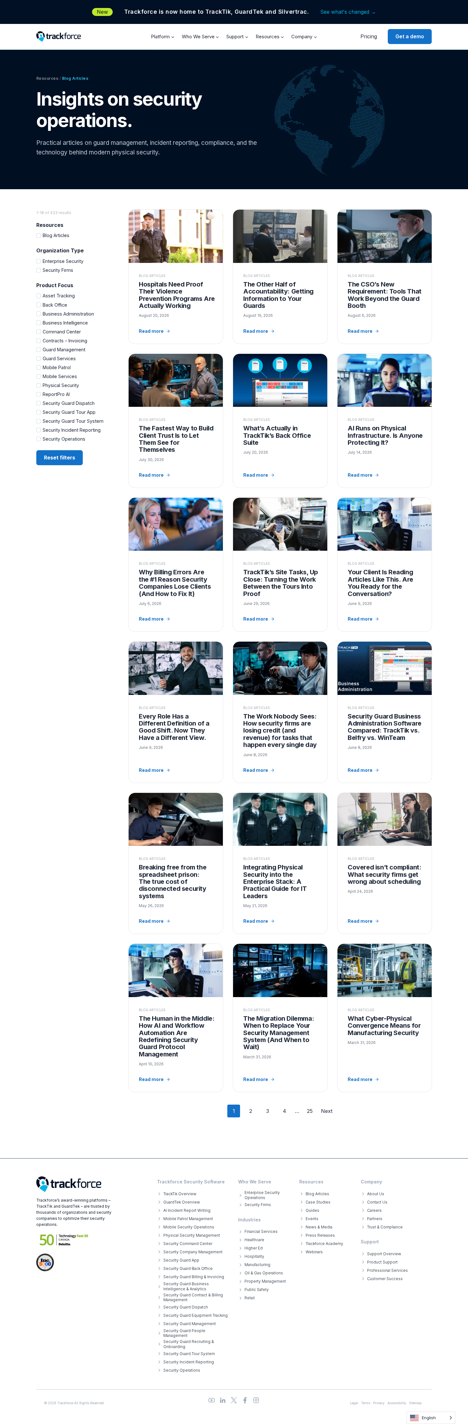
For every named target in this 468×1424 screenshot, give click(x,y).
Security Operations (64, 439)
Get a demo (409, 36)
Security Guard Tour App (69, 412)
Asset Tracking (59, 295)
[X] (234, 1400)
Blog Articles (56, 235)
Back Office (55, 305)
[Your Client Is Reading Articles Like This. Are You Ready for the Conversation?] (384, 564)
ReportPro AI (56, 394)
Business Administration (68, 314)
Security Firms (58, 270)
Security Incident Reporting (72, 430)
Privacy (379, 1403)
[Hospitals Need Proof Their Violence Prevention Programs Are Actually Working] (176, 276)
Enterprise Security (63, 261)
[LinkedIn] (223, 1400)
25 (310, 1111)
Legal (354, 1403)
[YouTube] (212, 1400)
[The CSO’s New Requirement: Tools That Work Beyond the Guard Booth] (384, 276)
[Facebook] (245, 1400)
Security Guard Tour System (73, 421)
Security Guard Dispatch (69, 403)
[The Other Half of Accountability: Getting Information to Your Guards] (280, 276)
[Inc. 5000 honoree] (64, 1239)
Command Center (62, 331)
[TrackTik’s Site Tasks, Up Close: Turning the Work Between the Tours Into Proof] (280, 564)
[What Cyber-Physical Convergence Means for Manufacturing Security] (384, 1018)
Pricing (368, 36)
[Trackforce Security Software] (68, 1184)
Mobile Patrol (57, 367)
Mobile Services (60, 376)
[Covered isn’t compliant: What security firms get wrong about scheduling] (384, 863)
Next (326, 1111)
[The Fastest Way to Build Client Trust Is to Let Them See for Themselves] (176, 421)
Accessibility (396, 1403)
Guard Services (59, 358)
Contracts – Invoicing (65, 340)
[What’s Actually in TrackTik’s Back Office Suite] (280, 421)
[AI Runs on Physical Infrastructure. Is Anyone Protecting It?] (384, 421)
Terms (365, 1403)
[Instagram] (256, 1400)
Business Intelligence (65, 322)
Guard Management (64, 349)
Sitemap (415, 1403)
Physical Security (61, 385)
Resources (47, 78)
